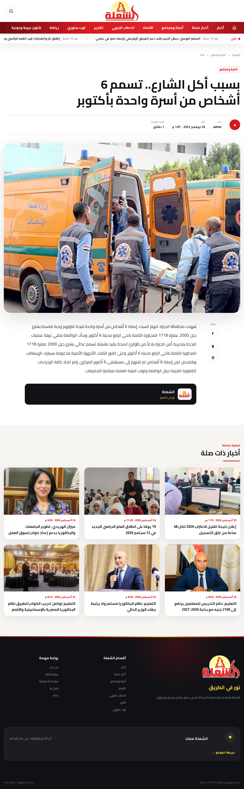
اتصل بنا (54, 688)
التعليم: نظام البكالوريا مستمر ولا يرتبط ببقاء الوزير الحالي (123, 606)
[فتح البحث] (11, 11)
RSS (55, 695)
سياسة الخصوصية (48, 681)
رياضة (54, 28)
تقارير (98, 28)
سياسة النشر (51, 674)
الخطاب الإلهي (123, 28)
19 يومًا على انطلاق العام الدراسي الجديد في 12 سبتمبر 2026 (124, 529)
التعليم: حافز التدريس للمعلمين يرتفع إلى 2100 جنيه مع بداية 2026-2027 (205, 606)
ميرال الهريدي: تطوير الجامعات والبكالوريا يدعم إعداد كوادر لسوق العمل (41, 529)
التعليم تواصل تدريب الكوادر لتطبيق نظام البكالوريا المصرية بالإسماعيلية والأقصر (41, 606)
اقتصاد (148, 28)
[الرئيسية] (234, 27)
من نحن (54, 667)
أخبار (220, 28)
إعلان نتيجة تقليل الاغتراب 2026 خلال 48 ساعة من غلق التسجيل (205, 529)
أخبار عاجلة (200, 28)
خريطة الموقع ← (223, 752)
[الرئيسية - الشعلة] (122, 10)
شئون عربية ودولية (26, 28)
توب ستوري (76, 28)
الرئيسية (236, 54)
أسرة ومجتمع (172, 28)
